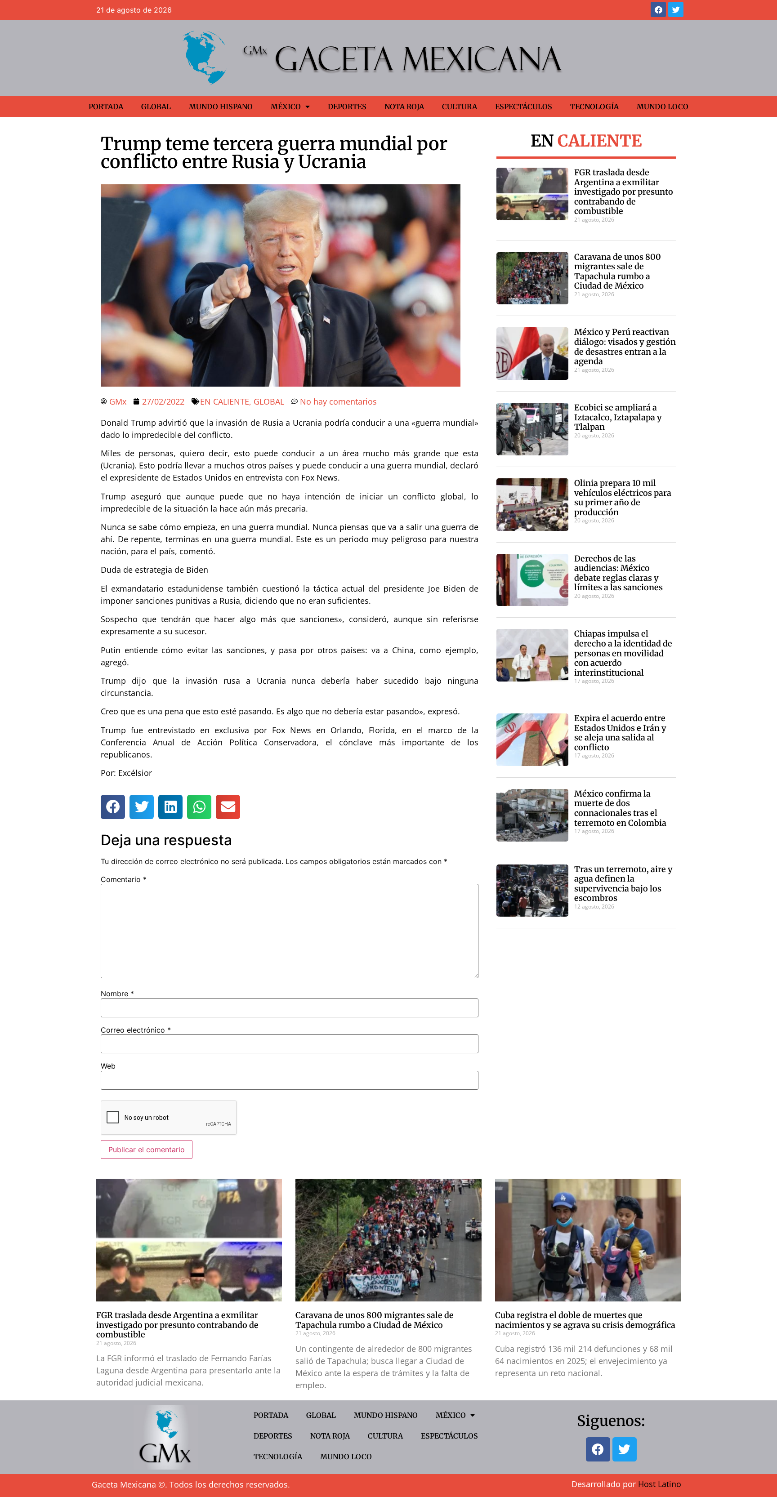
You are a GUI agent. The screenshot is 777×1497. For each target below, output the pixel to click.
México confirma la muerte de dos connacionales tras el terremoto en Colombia (620, 808)
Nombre (117, 993)
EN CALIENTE (224, 401)
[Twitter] (675, 9)
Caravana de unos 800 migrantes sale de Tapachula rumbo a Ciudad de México (617, 271)
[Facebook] (658, 9)
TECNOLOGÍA (594, 106)
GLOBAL (156, 106)
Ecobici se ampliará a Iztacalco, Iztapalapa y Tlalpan (618, 417)
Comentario (124, 879)
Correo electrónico (136, 1030)
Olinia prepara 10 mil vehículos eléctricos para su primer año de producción (622, 497)
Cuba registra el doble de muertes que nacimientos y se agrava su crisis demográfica (585, 1320)
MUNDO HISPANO (221, 106)
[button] (113, 807)
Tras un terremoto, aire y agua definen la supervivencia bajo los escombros (623, 884)
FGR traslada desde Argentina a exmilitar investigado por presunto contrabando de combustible (623, 191)
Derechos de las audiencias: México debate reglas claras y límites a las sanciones (618, 573)
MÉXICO (286, 106)
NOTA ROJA (404, 106)
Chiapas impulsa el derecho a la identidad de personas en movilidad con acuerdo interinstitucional (623, 652)
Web (108, 1065)
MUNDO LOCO (662, 106)
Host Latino (659, 1484)
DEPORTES (347, 106)
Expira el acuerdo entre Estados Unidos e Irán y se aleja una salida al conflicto (620, 733)
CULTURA (459, 106)
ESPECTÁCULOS (523, 106)
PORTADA (106, 106)
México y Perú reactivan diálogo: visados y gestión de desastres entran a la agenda (625, 346)
